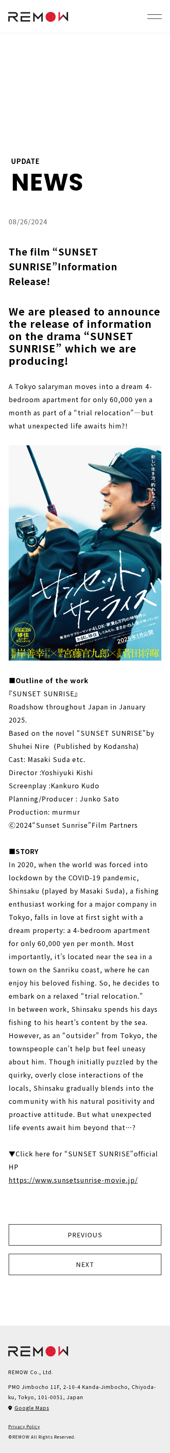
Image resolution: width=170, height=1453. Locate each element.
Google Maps (31, 1407)
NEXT (85, 1264)
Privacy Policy (24, 1426)
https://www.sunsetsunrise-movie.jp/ (73, 1180)
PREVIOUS (85, 1234)
